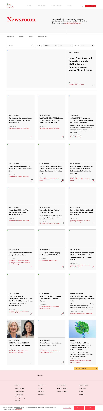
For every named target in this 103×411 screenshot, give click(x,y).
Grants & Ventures (62, 388)
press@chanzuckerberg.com (72, 23)
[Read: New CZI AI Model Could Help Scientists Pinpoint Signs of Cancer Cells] (82, 294)
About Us (30, 6)
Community (72, 84)
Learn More (19, 409)
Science (51, 128)
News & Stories (57, 6)
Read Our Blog (90, 6)
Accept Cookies (90, 408)
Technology (56, 128)
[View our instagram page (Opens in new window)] (49, 375)
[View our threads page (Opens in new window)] (53, 375)
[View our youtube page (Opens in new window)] (64, 375)
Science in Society (18, 352)
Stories (21, 37)
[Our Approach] (11, 6)
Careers (70, 6)
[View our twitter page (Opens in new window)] (60, 375)
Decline (79, 408)
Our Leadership (19, 388)
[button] (50, 45)
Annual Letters (19, 391)
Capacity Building (62, 391)
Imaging (27, 260)
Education (41, 391)
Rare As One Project (14, 262)
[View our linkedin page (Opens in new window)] (57, 375)
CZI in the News (79, 84)
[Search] (82, 6)
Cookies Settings (67, 408)
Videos (31, 37)
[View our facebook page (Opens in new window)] (45, 375)
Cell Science (12, 260)
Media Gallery (42, 37)
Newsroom (10, 37)
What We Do (42, 6)
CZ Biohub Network (45, 178)
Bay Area (11, 128)
